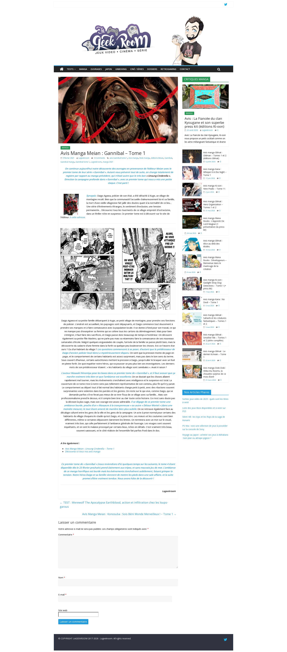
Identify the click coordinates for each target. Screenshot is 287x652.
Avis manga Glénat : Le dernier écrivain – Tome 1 (214, 354)
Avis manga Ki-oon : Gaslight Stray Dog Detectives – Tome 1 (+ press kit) (214, 284)
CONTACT (185, 69)
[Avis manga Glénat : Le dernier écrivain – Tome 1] (192, 349)
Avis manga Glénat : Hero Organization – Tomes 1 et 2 (213, 204)
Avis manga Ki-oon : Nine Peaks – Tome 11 (214, 187)
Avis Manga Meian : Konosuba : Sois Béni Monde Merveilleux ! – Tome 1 (129, 514)
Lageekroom (83, 158)
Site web (62, 610)
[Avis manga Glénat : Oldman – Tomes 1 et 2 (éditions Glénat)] (192, 151)
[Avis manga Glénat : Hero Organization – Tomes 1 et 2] (192, 200)
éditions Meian (157, 158)
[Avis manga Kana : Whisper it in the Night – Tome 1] (192, 167)
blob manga (144, 158)
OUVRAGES (96, 69)
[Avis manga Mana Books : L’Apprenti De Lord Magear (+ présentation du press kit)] (192, 216)
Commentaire (66, 534)
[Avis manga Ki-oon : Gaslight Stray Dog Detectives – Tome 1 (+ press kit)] (192, 278)
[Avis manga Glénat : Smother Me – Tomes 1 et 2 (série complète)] (192, 333)
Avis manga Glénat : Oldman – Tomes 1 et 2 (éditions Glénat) (214, 155)
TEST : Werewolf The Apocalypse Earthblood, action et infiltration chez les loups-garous (114, 505)
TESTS (70, 69)
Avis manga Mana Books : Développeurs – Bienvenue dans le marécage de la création (214, 263)
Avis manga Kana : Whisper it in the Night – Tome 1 (214, 172)
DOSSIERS (152, 69)
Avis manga (133, 158)
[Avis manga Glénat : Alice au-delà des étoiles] (192, 239)
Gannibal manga (67, 162)
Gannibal (168, 158)
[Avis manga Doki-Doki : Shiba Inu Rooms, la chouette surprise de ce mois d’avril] (192, 366)
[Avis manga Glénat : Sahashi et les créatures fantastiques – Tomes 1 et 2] (192, 313)
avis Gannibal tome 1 (118, 158)
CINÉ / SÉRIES (137, 69)
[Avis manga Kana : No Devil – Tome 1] (192, 298)
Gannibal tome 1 (83, 162)
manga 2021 (108, 162)
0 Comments (99, 158)
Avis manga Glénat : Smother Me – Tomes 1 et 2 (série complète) (214, 337)
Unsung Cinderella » (159, 175)
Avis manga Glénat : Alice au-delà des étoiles (212, 243)
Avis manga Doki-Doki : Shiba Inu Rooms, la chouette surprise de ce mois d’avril (214, 372)
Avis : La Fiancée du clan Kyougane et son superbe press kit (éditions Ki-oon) (204, 122)
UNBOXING (121, 69)
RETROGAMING (168, 69)
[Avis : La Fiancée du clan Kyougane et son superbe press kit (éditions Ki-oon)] (205, 86)
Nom (61, 577)
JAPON (108, 69)
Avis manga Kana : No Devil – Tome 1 (214, 301)
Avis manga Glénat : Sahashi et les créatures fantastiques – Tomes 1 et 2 (214, 319)
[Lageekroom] (143, 15)
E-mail (62, 594)
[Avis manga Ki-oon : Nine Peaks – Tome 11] (192, 184)
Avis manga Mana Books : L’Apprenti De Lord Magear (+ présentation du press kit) (213, 224)
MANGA (83, 69)
